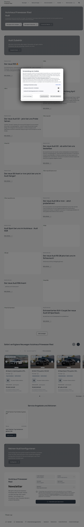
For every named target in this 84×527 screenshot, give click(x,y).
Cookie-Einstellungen (27, 96)
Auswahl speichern (44, 96)
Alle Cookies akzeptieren (56, 96)
